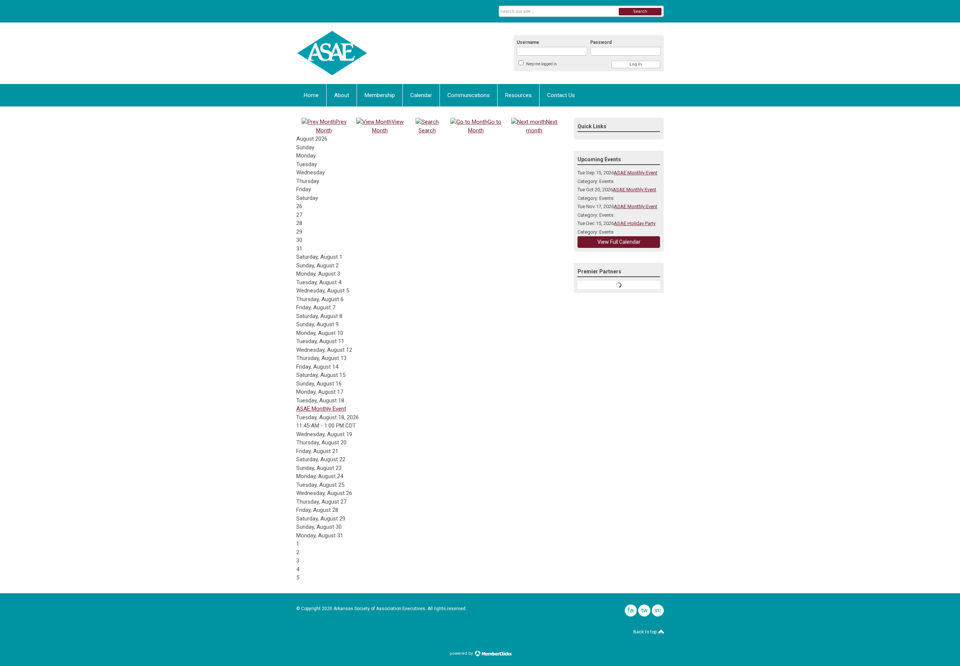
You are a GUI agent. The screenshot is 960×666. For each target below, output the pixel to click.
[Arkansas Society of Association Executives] (369, 53)
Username (528, 42)
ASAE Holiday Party (635, 223)
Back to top (645, 631)
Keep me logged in (541, 64)
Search (640, 11)
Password (601, 42)
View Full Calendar (618, 242)
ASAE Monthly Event (321, 408)
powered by (462, 653)
